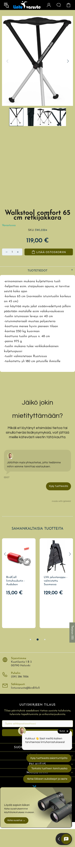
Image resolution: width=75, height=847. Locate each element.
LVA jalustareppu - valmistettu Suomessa (55, 581)
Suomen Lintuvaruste (27, 5)
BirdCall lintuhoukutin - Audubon (15, 581)
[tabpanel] (19, 583)
